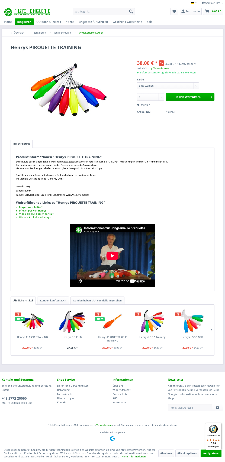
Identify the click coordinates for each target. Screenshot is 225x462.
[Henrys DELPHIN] (72, 321)
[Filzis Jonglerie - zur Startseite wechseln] (28, 12)
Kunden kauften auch (53, 300)
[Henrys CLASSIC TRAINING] (32, 321)
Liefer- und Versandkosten (73, 385)
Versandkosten (104, 425)
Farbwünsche (65, 394)
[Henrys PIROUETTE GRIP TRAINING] (112, 321)
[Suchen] (131, 11)
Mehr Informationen (134, 456)
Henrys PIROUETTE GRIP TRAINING (112, 338)
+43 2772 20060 (14, 398)
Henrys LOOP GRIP (193, 337)
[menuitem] (104, 11)
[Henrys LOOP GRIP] (192, 321)
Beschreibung (21, 143)
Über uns (117, 385)
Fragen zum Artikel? (30, 207)
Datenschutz (119, 394)
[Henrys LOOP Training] (152, 321)
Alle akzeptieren (187, 453)
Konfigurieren (211, 453)
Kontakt (61, 402)
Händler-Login (65, 398)
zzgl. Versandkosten (159, 68)
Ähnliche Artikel (23, 300)
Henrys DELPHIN (72, 337)
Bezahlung (63, 390)
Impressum (119, 402)
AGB (114, 398)
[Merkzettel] (174, 11)
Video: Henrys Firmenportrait (35, 214)
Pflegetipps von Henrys (32, 210)
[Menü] (219, 425)
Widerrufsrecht (121, 390)
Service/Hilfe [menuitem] (213, 3)
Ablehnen (166, 453)
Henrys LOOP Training (152, 337)
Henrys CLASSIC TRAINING (32, 337)
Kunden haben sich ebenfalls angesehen (97, 300)
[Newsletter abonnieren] (217, 407)
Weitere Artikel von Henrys (34, 217)
